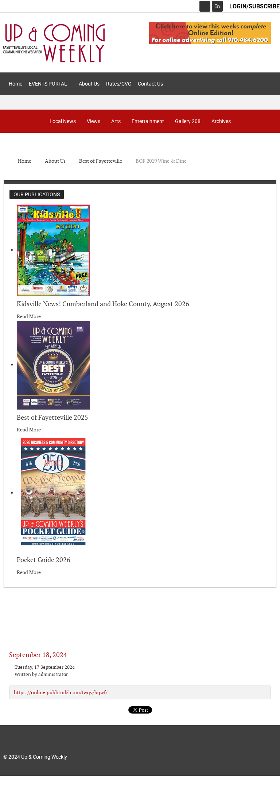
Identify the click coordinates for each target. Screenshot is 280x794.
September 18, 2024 (38, 655)
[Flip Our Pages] (210, 32)
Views (93, 121)
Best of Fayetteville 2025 (52, 417)
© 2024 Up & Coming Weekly (35, 756)
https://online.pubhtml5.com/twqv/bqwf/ (61, 692)
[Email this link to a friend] (269, 667)
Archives (221, 121)
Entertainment (148, 121)
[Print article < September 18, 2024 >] (261, 667)
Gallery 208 (188, 121)
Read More (29, 316)
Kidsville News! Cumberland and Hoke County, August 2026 (103, 304)
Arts (116, 121)
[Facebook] (204, 6)
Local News (63, 121)
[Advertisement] (140, 613)
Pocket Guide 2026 (43, 560)
